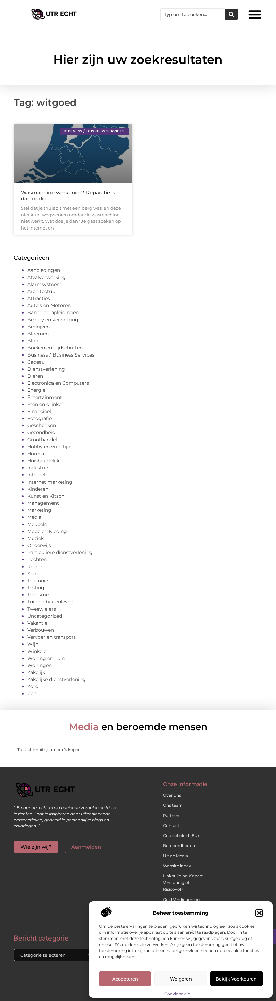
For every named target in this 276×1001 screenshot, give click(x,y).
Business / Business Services (60, 355)
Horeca (35, 454)
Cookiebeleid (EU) (181, 835)
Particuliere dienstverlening (60, 552)
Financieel (39, 411)
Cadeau (36, 362)
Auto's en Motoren (49, 305)
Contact (171, 825)
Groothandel (42, 439)
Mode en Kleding (47, 531)
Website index (177, 865)
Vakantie (37, 623)
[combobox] (193, 14)
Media (34, 517)
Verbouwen (40, 630)
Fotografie (39, 418)
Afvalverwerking (46, 277)
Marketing (39, 510)
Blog (33, 341)
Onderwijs (39, 545)
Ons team (173, 805)
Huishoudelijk (43, 461)
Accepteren (125, 979)
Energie (36, 390)
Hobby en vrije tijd (48, 447)
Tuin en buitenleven (50, 602)
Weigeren (181, 979)
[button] (259, 913)
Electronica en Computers (58, 383)
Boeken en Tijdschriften (55, 348)
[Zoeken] (231, 14)
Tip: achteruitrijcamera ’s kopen (49, 749)
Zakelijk (36, 672)
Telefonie (37, 581)
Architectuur (42, 291)
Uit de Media (175, 855)
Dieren (35, 376)
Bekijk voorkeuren (236, 979)
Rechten (37, 559)
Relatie (35, 567)
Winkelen (38, 651)
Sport (33, 574)
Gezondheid (41, 432)
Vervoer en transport (51, 637)
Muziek (35, 538)
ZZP (32, 694)
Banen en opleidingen (53, 312)
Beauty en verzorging (52, 320)
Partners (171, 815)
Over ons (172, 795)
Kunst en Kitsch (45, 496)
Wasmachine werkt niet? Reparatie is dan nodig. (68, 195)
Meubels (37, 524)
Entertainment (44, 397)
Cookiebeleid (177, 993)
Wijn (32, 644)
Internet (36, 475)
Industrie (37, 468)
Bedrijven (38, 327)
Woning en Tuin (46, 658)
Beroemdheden (179, 845)
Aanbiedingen (43, 270)
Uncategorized (44, 616)
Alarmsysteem (44, 284)
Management (43, 503)
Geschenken (41, 425)
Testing (35, 588)
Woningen (39, 665)
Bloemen (38, 334)
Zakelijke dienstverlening (56, 679)
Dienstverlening (46, 369)
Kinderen (37, 489)
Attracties (38, 298)
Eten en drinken (45, 404)
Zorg (33, 686)
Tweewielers (41, 609)
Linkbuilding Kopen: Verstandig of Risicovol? (183, 882)
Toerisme (38, 595)
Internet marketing (49, 482)
